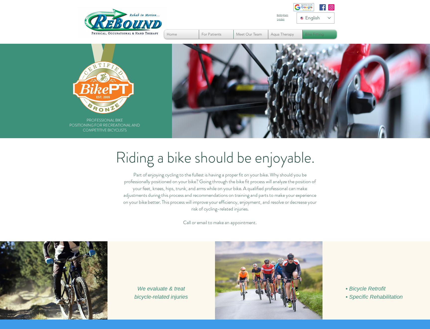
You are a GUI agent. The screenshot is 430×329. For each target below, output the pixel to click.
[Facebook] (323, 7)
